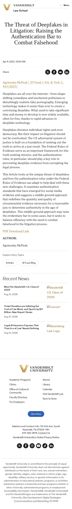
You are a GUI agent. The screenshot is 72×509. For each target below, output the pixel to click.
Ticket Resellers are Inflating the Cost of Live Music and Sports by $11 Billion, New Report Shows (23, 309)
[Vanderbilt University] (36, 368)
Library (46, 384)
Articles (10, 263)
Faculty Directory (18, 397)
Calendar (47, 389)
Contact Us (44, 433)
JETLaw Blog (28, 263)
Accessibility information (17, 491)
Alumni (46, 380)
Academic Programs (20, 380)
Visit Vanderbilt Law (53, 394)
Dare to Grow (50, 399)
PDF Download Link (16, 231)
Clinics (12, 384)
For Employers (17, 402)
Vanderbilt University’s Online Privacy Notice (36, 437)
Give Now (36, 414)
